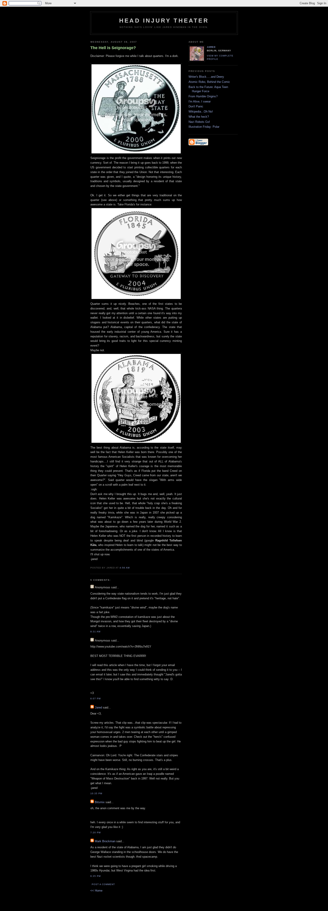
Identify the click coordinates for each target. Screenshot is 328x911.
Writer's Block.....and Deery (206, 76)
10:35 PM (96, 793)
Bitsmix (100, 802)
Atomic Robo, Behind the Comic (209, 82)
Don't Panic (196, 106)
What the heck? (199, 116)
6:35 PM (95, 876)
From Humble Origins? (203, 96)
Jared (98, 707)
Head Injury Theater (164, 20)
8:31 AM (95, 631)
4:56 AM (125, 567)
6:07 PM (95, 698)
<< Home (96, 890)
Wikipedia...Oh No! (201, 111)
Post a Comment (103, 884)
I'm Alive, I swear (200, 101)
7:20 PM (95, 832)
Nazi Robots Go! (199, 121)
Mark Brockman (105, 841)
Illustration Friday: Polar (204, 126)
